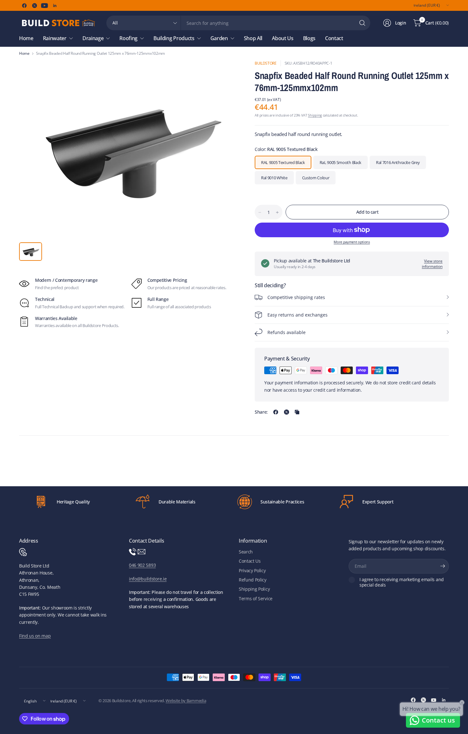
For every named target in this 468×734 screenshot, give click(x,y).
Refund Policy (252, 580)
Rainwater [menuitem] (55, 38)
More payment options (352, 241)
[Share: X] (286, 412)
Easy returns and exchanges (297, 315)
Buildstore (266, 63)
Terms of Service (256, 598)
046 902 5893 (142, 565)
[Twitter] (34, 5)
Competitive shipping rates (296, 297)
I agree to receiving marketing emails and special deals (401, 582)
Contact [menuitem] (334, 38)
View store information (432, 263)
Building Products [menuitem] (174, 38)
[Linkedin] (55, 5)
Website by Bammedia (186, 700)
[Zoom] (226, 72)
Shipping (315, 115)
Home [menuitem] (26, 38)
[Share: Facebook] (276, 412)
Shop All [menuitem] (253, 38)
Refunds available (286, 332)
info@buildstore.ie (148, 579)
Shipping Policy (254, 589)
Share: (261, 412)
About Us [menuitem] (282, 38)
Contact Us (250, 561)
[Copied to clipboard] (297, 412)
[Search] (362, 23)
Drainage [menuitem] (92, 38)
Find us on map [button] (35, 636)
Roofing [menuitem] (128, 38)
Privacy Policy (252, 570)
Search (246, 552)
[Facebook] (24, 5)
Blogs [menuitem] (309, 38)
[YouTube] (44, 5)
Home (24, 53)
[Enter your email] (442, 566)
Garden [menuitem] (219, 38)
